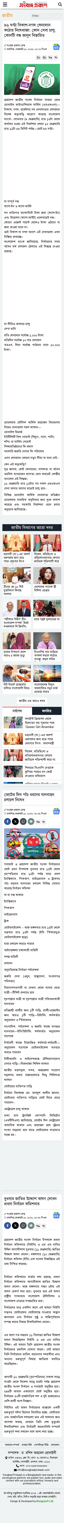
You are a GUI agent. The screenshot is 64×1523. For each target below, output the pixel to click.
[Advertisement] (32, 165)
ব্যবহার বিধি (27, 1473)
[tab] (17, 711)
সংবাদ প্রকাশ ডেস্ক (16, 45)
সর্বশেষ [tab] (17, 711)
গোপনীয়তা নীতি (41, 1473)
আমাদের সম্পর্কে (12, 1473)
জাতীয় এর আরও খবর (32, 701)
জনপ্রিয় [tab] (46, 711)
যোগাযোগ (55, 1473)
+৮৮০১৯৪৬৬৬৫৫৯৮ (36, 1494)
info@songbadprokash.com (33, 1498)
